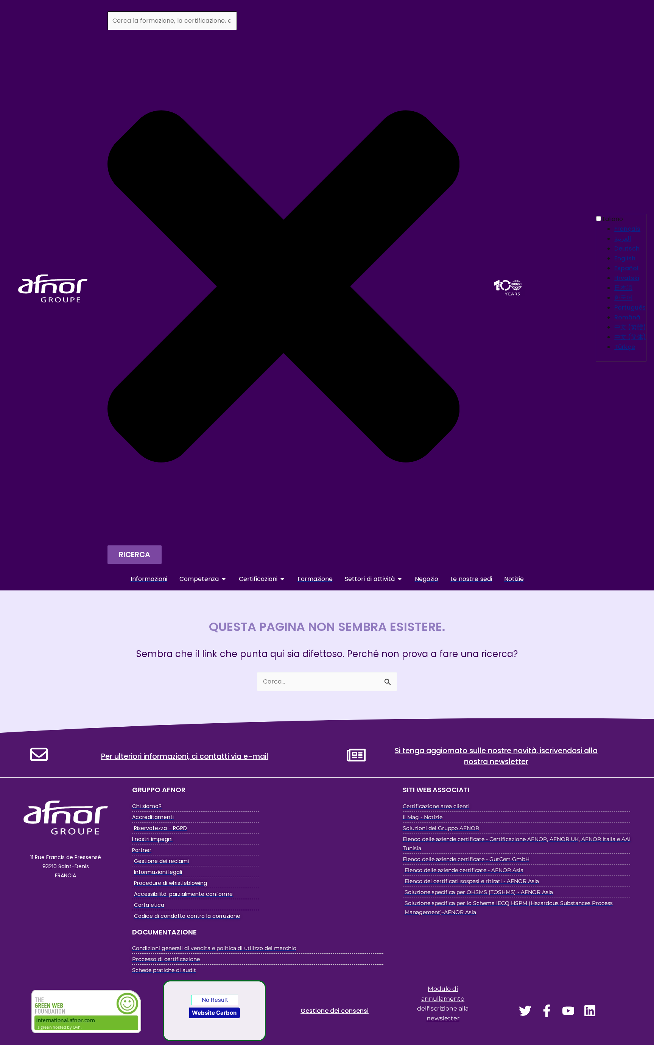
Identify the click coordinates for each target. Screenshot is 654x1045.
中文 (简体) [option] (630, 337)
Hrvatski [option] (626, 278)
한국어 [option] (623, 297)
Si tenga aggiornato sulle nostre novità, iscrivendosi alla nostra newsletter (496, 756)
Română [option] (627, 317)
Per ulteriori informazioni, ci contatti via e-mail (184, 756)
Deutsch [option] (627, 248)
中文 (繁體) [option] (630, 327)
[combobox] (172, 20)
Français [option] (627, 228)
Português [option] (630, 307)
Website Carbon (214, 1012)
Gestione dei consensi (335, 1010)
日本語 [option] (623, 287)
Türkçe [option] (624, 347)
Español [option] (626, 268)
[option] (630, 229)
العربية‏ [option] (622, 238)
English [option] (624, 258)
